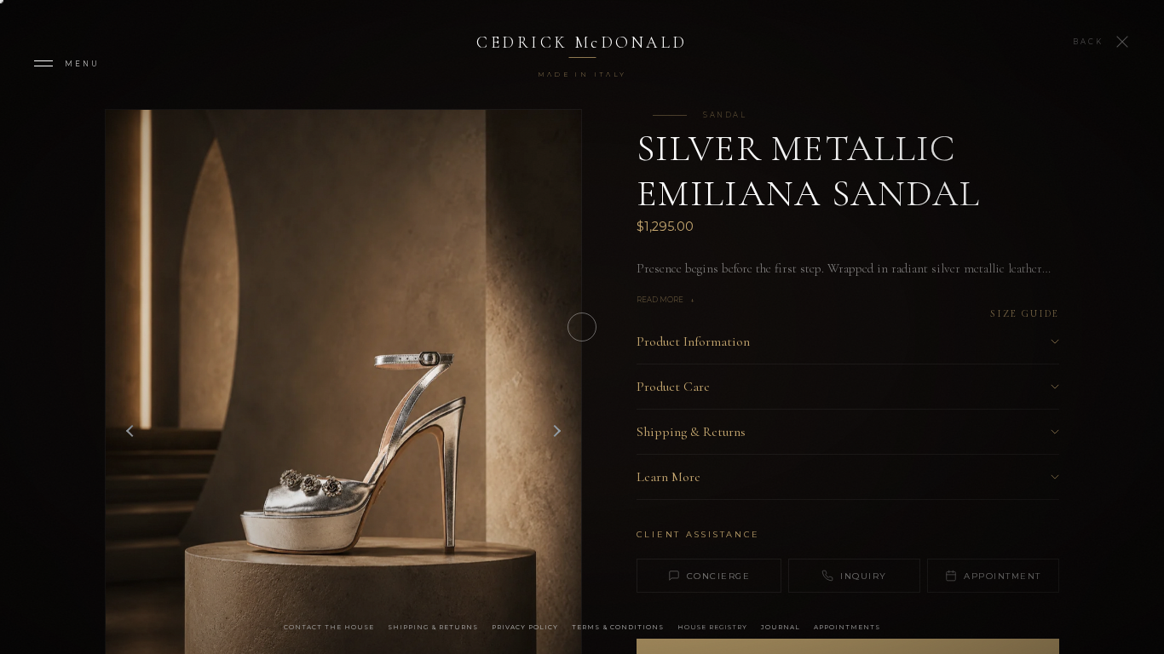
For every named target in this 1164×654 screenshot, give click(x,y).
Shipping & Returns (691, 431)
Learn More (668, 476)
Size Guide (1024, 313)
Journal (780, 627)
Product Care (673, 386)
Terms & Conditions (618, 627)
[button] (556, 431)
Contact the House (329, 627)
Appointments (847, 627)
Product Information (693, 341)
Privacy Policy (525, 627)
